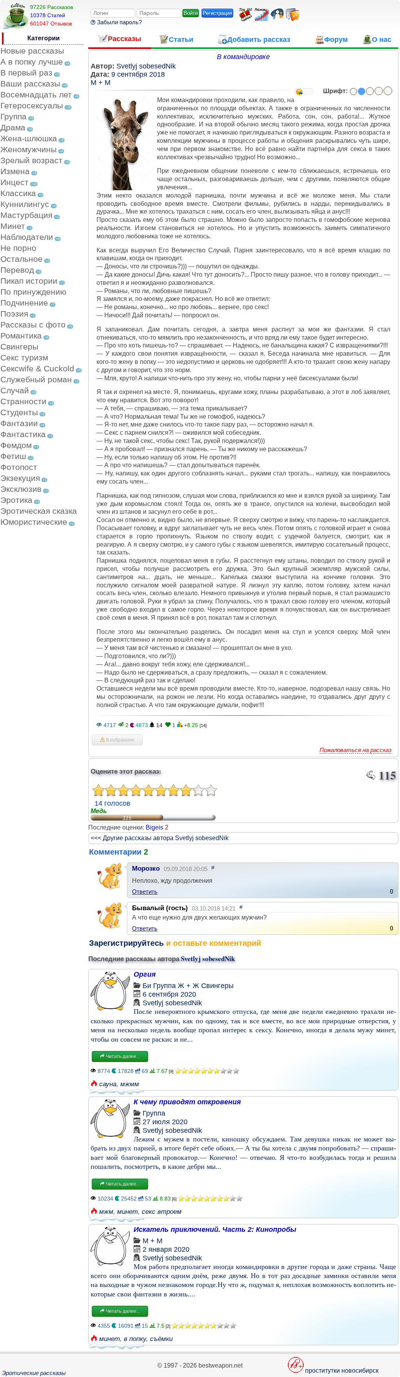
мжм (106, 1211)
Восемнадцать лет (36, 94)
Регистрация (217, 13)
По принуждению (33, 291)
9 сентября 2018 (138, 74)
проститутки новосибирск (342, 1370)
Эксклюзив (20, 488)
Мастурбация (26, 215)
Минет (12, 225)
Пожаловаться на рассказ (355, 750)
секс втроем (162, 1211)
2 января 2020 (166, 1249)
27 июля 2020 (165, 1122)
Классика (18, 193)
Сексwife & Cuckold (37, 368)
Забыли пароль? (118, 22)
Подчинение (24, 302)
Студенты (19, 412)
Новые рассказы (32, 50)
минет (127, 1211)
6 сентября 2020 (169, 994)
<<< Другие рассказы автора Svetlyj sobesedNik (160, 838)
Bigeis (154, 827)
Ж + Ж (188, 986)
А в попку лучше (31, 61)
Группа (13, 116)
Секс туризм (24, 357)
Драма (12, 127)
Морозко (146, 868)
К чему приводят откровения (187, 1102)
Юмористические (33, 521)
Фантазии (19, 423)
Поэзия (14, 313)
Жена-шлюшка (28, 138)
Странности (23, 401)
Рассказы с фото (33, 324)
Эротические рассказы (34, 1373)
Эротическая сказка (38, 510)
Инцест (14, 182)
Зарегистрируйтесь (126, 943)
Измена (15, 171)
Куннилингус (24, 204)
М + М (101, 82)
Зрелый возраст (31, 160)
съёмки (161, 1339)
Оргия (145, 974)
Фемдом (16, 445)
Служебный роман (36, 379)
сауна (107, 1084)
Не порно (18, 247)
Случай (14, 390)
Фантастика (23, 434)
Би (147, 986)
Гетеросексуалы (31, 105)
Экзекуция (20, 477)
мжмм (129, 1084)
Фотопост (18, 467)
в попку (135, 1339)
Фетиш (13, 456)
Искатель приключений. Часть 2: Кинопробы (215, 1229)
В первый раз (26, 72)
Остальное (21, 258)
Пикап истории (28, 280)
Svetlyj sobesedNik (146, 66)
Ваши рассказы (30, 83)
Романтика (21, 335)
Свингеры (19, 346)
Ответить (144, 891)
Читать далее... (122, 1056)
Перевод (17, 269)
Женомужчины (28, 149)
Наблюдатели (26, 236)
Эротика (16, 499)
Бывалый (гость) (160, 908)
